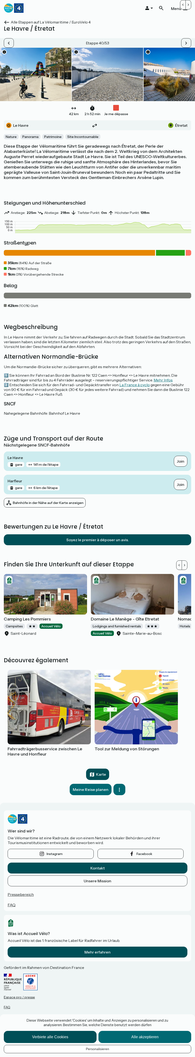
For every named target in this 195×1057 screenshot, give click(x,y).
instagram (55, 854)
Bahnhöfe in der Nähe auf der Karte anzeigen (48, 503)
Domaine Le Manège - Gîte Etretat (125, 619)
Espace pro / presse (19, 997)
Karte (101, 774)
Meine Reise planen (90, 789)
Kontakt (97, 868)
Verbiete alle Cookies (50, 1037)
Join (180, 461)
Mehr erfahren (97, 952)
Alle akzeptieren (145, 1037)
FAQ (11, 904)
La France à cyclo (134, 384)
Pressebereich (21, 894)
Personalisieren (97, 1049)
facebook (144, 854)
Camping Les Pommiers (27, 619)
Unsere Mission (97, 880)
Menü (176, 8)
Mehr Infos (163, 380)
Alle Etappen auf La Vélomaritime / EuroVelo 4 (51, 22)
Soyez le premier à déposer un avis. (97, 539)
